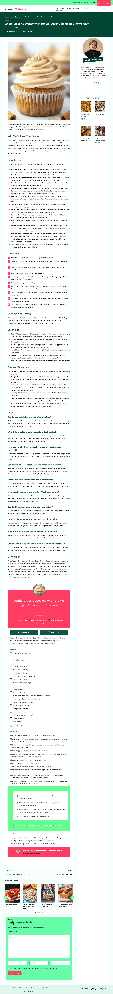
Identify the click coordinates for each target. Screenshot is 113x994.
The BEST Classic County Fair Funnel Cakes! (29, 906)
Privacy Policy (28, 991)
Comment (12, 937)
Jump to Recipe (13, 31)
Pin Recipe (55, 632)
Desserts (8, 20)
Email (32, 963)
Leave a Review (27, 31)
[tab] (35, 912)
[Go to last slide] (6, 898)
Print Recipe (25, 632)
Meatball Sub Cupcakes (65, 872)
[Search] (102, 89)
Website (54, 963)
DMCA (33, 988)
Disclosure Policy (24, 988)
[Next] (72, 898)
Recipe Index (60, 8)
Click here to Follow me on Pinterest (31, 853)
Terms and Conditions (43, 988)
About (80, 2)
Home (75, 2)
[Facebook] (94, 2)
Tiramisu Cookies (100, 114)
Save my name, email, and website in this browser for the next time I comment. (33, 968)
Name (11, 963)
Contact (85, 2)
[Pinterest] (90, 2)
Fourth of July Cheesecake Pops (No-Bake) (100, 140)
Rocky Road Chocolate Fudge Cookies (17, 872)
